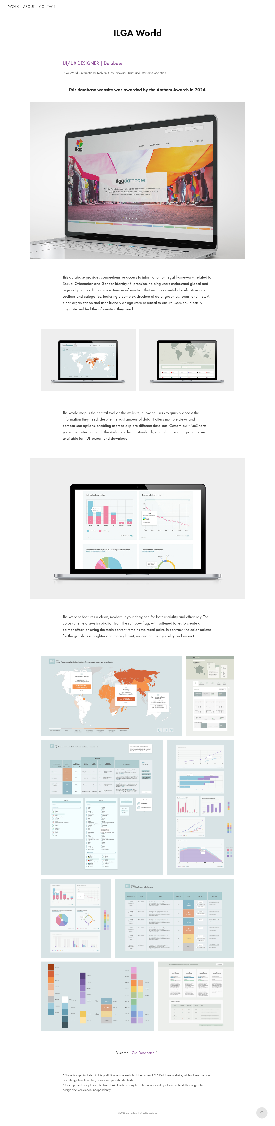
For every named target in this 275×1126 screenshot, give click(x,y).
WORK (13, 6)
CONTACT (47, 6)
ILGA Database (142, 1052)
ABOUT (29, 6)
